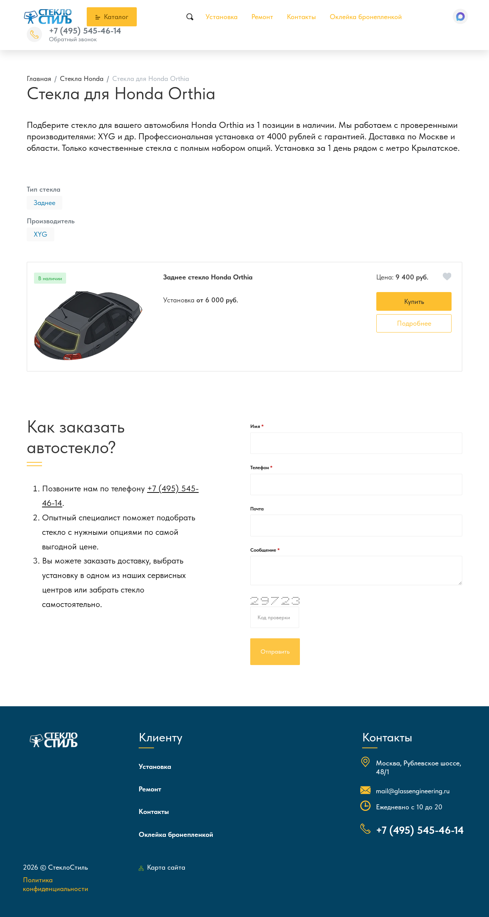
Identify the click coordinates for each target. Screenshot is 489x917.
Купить (414, 301)
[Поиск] (190, 16)
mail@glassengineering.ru (413, 791)
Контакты (301, 17)
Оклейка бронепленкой (366, 17)
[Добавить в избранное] (447, 276)
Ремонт (262, 17)
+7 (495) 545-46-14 (85, 31)
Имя (255, 426)
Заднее (44, 203)
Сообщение (263, 550)
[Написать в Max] (460, 16)
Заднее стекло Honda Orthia (208, 277)
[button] (460, 16)
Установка (222, 17)
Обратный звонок (73, 39)
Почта (257, 509)
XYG (40, 234)
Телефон (260, 467)
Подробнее (414, 323)
